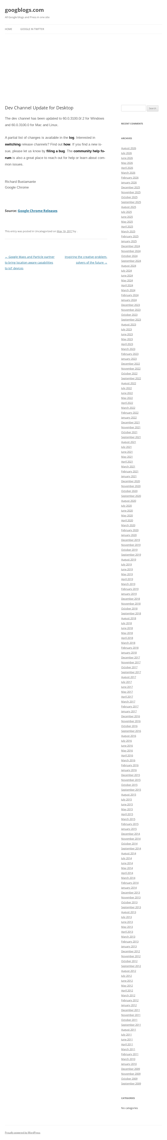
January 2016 (129, 770)
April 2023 (127, 344)
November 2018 (131, 603)
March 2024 (128, 290)
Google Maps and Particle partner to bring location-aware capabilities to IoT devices (30, 262)
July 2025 (126, 212)
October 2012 (129, 961)
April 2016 (127, 755)
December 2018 (130, 599)
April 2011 (127, 1044)
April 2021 (127, 461)
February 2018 (129, 647)
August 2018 (128, 618)
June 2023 (127, 334)
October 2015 (129, 785)
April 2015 (127, 814)
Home (8, 29)
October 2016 (129, 726)
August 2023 (128, 324)
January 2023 (129, 359)
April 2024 (127, 285)
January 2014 (129, 887)
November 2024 (131, 251)
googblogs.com (24, 9)
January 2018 (129, 652)
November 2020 (131, 486)
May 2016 (127, 750)
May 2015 (127, 809)
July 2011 (126, 1034)
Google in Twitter (32, 29)
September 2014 (131, 848)
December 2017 (130, 657)
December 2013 (130, 892)
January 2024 (129, 300)
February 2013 (129, 941)
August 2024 (128, 266)
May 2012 (127, 985)
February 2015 (129, 824)
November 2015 (131, 780)
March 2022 (128, 408)
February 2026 (129, 177)
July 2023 (126, 329)
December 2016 (130, 716)
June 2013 (127, 922)
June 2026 (127, 158)
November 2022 (131, 368)
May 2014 (127, 868)
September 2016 (131, 731)
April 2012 (127, 990)
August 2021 (128, 442)
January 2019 (129, 594)
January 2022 (129, 417)
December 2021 (130, 422)
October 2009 (129, 1078)
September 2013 (131, 907)
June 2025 (127, 217)
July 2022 (126, 388)
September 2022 (131, 378)
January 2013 (129, 946)
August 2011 (128, 1029)
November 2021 (131, 427)
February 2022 (129, 412)
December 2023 (130, 305)
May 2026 (127, 163)
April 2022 (127, 403)
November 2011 (131, 1015)
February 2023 (129, 354)
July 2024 (126, 270)
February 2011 (129, 1054)
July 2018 (126, 623)
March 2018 (128, 643)
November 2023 (131, 310)
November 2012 (131, 956)
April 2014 (127, 873)
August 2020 (128, 501)
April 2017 (127, 696)
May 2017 (127, 692)
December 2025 (130, 187)
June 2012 (127, 980)
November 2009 (131, 1074)
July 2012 (126, 976)
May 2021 (127, 456)
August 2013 (128, 912)
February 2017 (129, 706)
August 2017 (128, 677)
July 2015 (126, 799)
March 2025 (128, 231)
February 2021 (129, 471)
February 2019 (129, 589)
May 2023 (127, 339)
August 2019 (128, 559)
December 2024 (130, 246)
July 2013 (126, 917)
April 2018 (127, 638)
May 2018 (127, 633)
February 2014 (129, 883)
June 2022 (127, 393)
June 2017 (127, 687)
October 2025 (129, 197)
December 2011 (130, 1010)
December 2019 (130, 540)
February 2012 (129, 1000)
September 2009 (131, 1083)
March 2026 (128, 172)
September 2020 (131, 496)
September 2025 (131, 202)
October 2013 (129, 902)
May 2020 (127, 515)
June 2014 (127, 863)
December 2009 (130, 1069)
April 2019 (127, 579)
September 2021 (131, 437)
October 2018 (129, 608)
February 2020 (129, 530)
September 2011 (131, 1025)
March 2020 (128, 525)
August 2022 (128, 383)
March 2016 (128, 760)
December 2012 (130, 951)
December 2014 (130, 834)
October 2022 (129, 373)
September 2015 (131, 789)
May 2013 (127, 927)
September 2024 (131, 261)
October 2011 (129, 1020)
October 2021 (129, 432)
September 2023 (131, 319)
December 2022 (130, 363)
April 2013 (127, 932)
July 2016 (126, 741)
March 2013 (128, 936)
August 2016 (128, 736)
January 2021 (129, 476)
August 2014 (128, 853)
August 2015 (128, 794)
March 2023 (128, 349)
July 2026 (126, 153)
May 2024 (127, 280)
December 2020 (130, 481)
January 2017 (129, 711)
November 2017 (131, 662)
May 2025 (127, 221)
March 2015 (128, 819)
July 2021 (126, 447)
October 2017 (129, 667)
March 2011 (128, 1049)
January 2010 (129, 1064)
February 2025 (129, 236)
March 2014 (128, 878)
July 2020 (126, 505)
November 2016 (131, 721)
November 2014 (131, 838)
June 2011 (127, 1039)
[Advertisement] (83, 69)
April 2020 (127, 520)
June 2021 (127, 452)
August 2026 (128, 148)
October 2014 (129, 843)
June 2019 (127, 569)
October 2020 (129, 491)
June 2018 (127, 628)
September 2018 (131, 613)
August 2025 (128, 207)
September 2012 (131, 966)
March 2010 (128, 1059)
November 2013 (131, 897)
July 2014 (126, 858)
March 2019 (128, 584)
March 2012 (128, 995)
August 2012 (128, 971)
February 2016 (129, 765)
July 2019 (126, 564)
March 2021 (128, 466)
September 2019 (131, 554)
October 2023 (129, 314)
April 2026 (127, 168)
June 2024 (127, 275)
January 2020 (129, 535)
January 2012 (129, 1005)
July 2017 (126, 682)
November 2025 (131, 192)
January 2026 (129, 182)
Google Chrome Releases (37, 211)
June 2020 (127, 510)
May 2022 (127, 398)
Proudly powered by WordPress (22, 1132)
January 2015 (129, 829)
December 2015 (130, 775)
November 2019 (131, 545)
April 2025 (127, 226)
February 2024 (129, 295)
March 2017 (128, 701)
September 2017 (131, 672)
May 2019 (127, 574)
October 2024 (129, 256)
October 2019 (129, 550)
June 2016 (127, 745)
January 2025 (129, 241)
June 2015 (127, 804)
